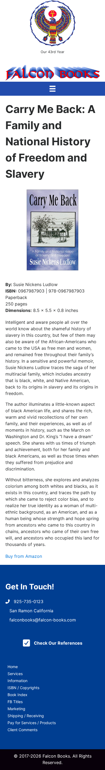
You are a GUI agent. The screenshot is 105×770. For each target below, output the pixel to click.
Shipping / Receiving (26, 715)
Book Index (17, 694)
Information (17, 680)
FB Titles (15, 701)
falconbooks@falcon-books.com (42, 620)
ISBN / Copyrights (23, 687)
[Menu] (52, 88)
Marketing (16, 708)
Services (15, 673)
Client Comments (22, 729)
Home (13, 666)
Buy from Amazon (23, 556)
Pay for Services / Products (32, 722)
